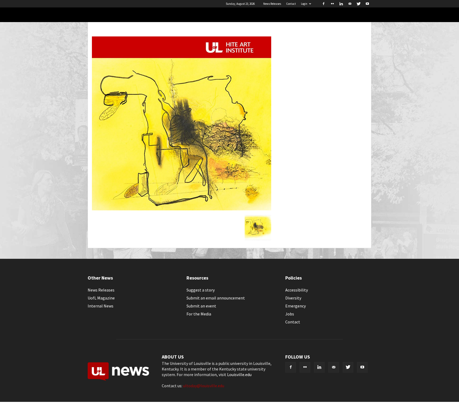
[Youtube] (367, 3)
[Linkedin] (341, 3)
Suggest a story (200, 290)
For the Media (198, 313)
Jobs (289, 313)
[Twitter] (359, 3)
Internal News (100, 306)
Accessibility (296, 290)
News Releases (272, 4)
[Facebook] (324, 3)
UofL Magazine (101, 298)
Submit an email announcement (215, 298)
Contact (291, 4)
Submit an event (201, 306)
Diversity (293, 298)
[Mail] (350, 3)
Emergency (295, 306)
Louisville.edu (239, 374)
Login (304, 4)
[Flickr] (332, 3)
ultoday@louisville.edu (203, 385)
